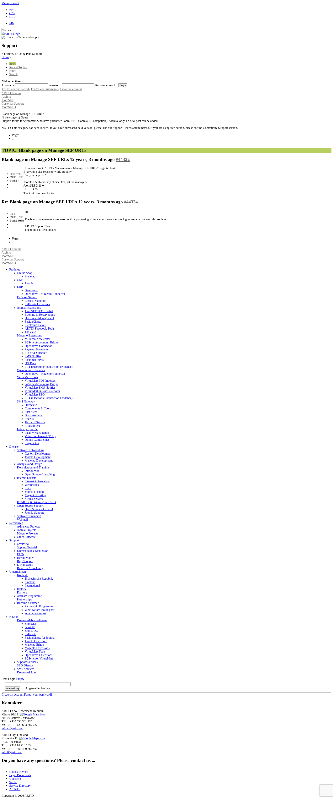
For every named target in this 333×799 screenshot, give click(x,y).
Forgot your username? (45, 89)
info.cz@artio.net (12, 728)
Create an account (71, 89)
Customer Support (13, 103)
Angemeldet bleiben (37, 688)
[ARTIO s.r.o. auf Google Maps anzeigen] (32, 714)
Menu (5, 3)
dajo (12, 213)
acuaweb (15, 173)
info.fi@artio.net (12, 752)
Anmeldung (12, 688)
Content (14, 3)
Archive (6, 96)
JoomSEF (7, 100)
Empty (20, 679)
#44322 (123, 159)
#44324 (131, 201)
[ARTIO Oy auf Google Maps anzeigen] (31, 738)
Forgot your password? (16, 89)
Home (5, 57)
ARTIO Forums (11, 93)
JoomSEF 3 (9, 107)
